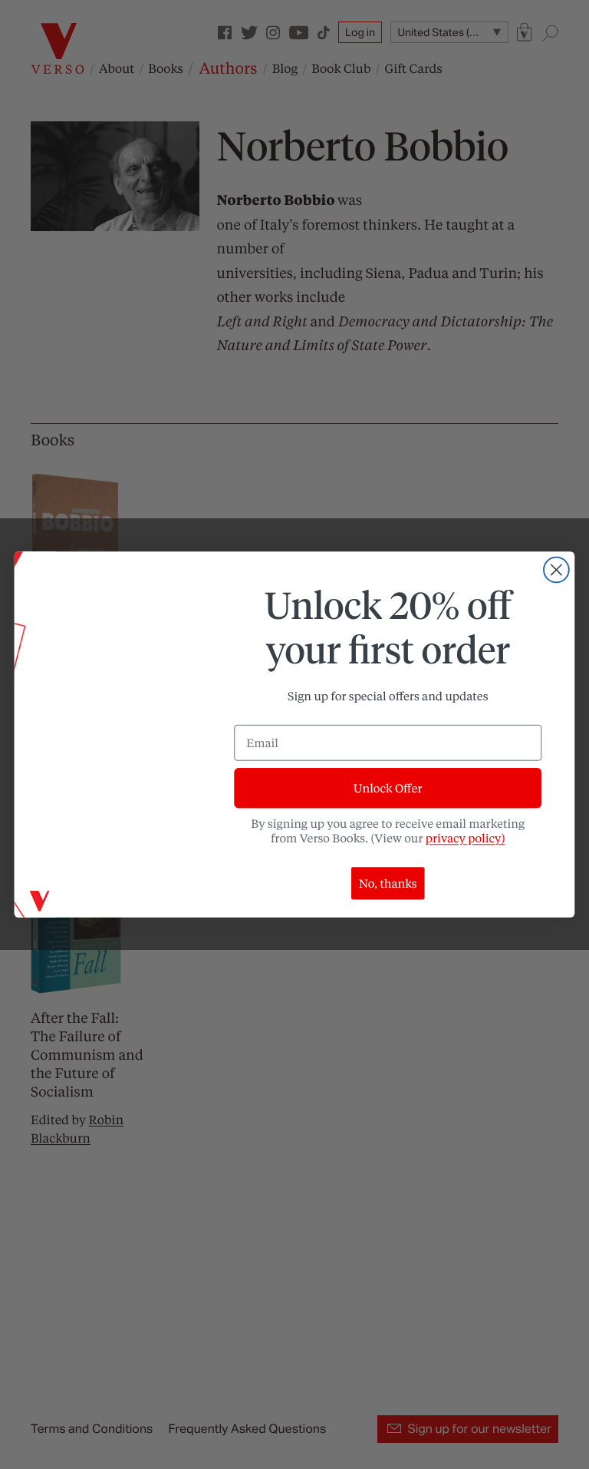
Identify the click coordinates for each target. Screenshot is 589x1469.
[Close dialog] (556, 570)
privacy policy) (465, 837)
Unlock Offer (388, 788)
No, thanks (388, 883)
